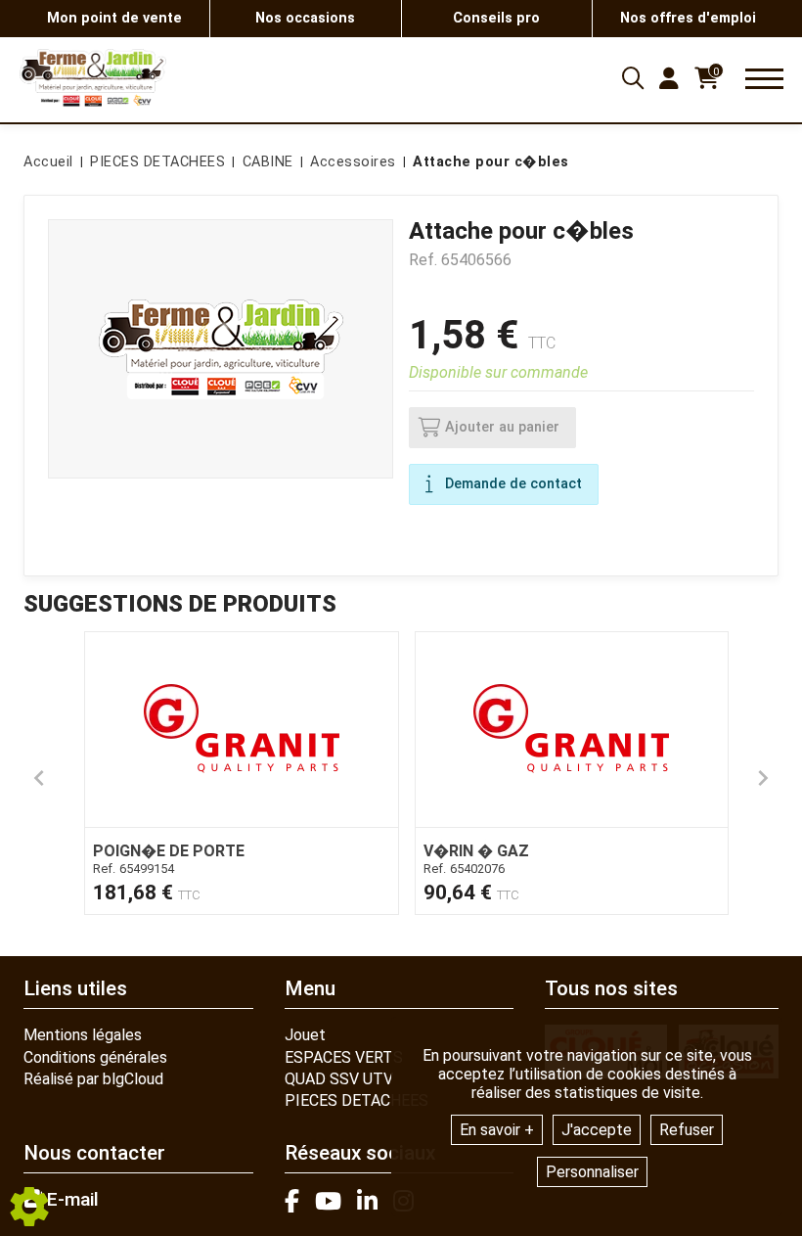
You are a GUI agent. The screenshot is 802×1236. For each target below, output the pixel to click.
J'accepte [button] (596, 1130)
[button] (487, 162)
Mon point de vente (114, 18)
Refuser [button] (686, 1130)
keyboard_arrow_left (39, 778)
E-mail (70, 1200)
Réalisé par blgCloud (93, 1079)
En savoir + (497, 1130)
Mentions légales (82, 1035)
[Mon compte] (669, 78)
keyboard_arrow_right (763, 778)
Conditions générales (95, 1057)
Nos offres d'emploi (688, 18)
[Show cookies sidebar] (29, 1206)
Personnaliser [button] (592, 1172)
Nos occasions (305, 18)
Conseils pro (496, 18)
